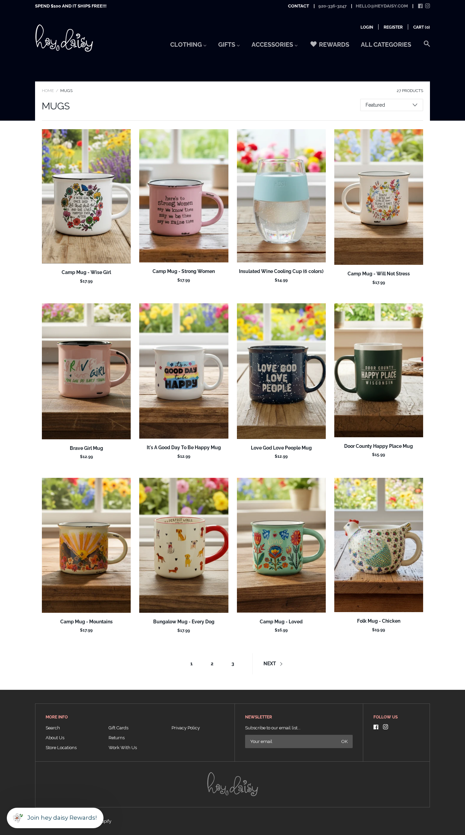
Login (366, 27)
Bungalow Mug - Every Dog (183, 621)
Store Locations (61, 747)
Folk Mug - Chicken (378, 621)
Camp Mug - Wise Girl (86, 272)
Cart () (421, 27)
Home (48, 90)
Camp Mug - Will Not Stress (379, 273)
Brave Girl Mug (86, 448)
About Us (55, 737)
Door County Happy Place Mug (378, 446)
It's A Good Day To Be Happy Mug (184, 447)
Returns (117, 737)
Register (393, 27)
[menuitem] (188, 47)
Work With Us (123, 747)
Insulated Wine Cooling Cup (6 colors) (281, 271)
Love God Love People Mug (281, 448)
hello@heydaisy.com (382, 6)
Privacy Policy (186, 727)
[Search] (427, 47)
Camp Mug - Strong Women (184, 271)
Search (53, 727)
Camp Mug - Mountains (86, 621)
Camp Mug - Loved (281, 621)
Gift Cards (118, 727)
